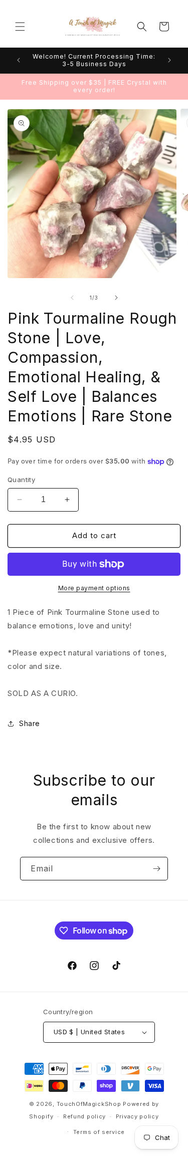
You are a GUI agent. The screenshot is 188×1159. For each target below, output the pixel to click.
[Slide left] (72, 298)
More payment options (94, 588)
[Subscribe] (156, 868)
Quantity (21, 480)
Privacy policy (137, 1116)
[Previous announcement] (19, 60)
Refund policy (84, 1116)
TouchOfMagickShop (89, 1103)
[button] (20, 27)
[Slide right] (116, 298)
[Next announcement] (169, 60)
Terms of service (99, 1131)
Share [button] (29, 723)
